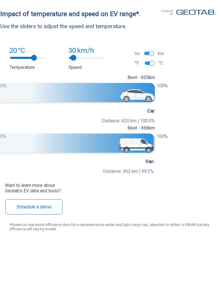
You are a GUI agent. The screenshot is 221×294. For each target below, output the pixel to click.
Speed (75, 67)
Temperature (22, 67)
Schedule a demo (34, 207)
